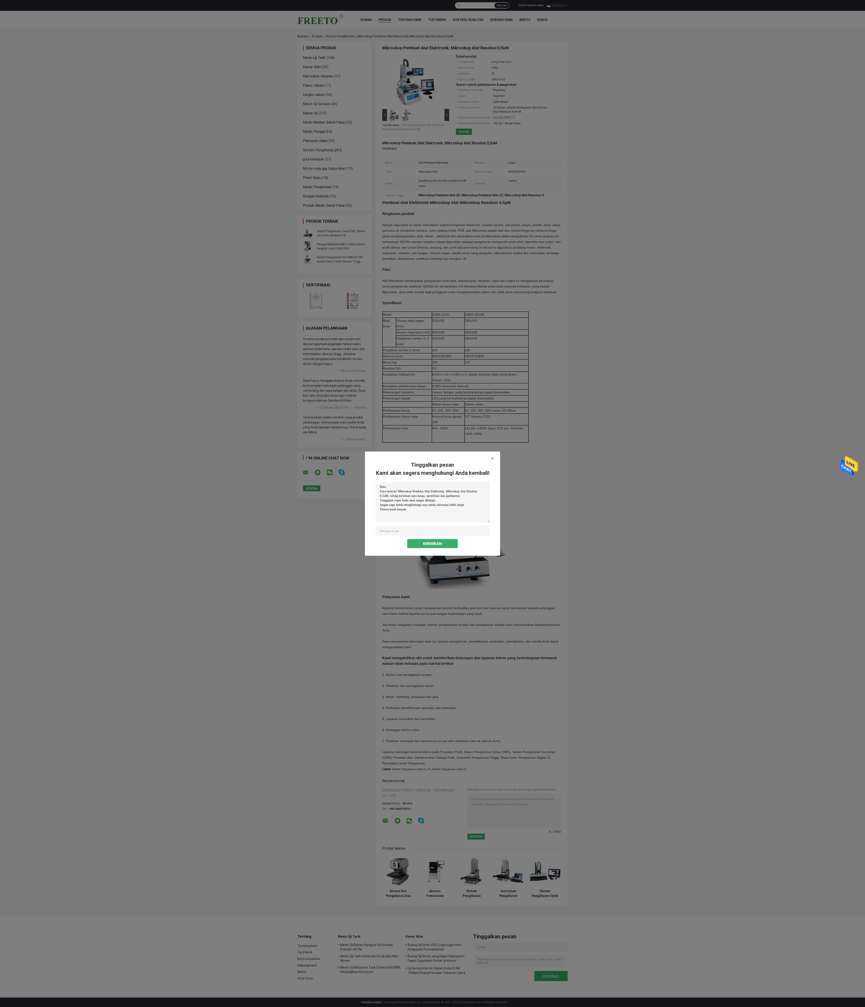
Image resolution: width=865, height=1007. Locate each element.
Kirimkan (432, 543)
